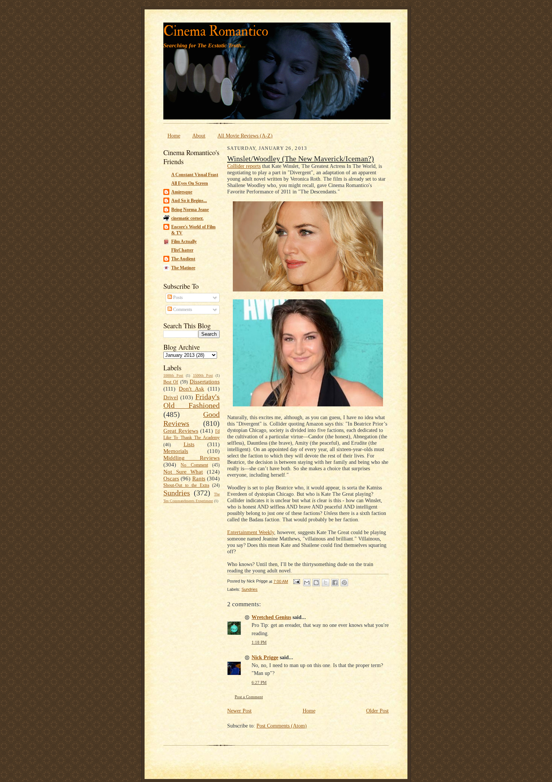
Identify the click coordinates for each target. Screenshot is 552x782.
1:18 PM (259, 642)
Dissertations (205, 382)
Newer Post (239, 711)
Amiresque (181, 192)
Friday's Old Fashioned (191, 401)
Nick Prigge (265, 657)
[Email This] (307, 582)
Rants (198, 479)
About (198, 136)
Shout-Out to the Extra (186, 485)
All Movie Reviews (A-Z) (245, 136)
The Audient (183, 258)
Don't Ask (191, 389)
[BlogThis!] (316, 582)
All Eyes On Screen (189, 183)
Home (173, 136)
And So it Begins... (189, 200)
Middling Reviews (191, 458)
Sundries (176, 493)
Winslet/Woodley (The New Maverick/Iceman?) (300, 158)
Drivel (170, 397)
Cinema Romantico (215, 31)
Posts (177, 297)
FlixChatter (182, 250)
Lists (189, 444)
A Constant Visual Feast (194, 174)
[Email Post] (296, 581)
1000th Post (173, 375)
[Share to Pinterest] (344, 582)
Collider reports (244, 166)
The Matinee (183, 267)
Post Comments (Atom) (281, 726)
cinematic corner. (187, 218)
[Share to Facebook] (335, 582)
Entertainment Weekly (250, 532)
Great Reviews (180, 431)
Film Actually (184, 241)
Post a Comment (249, 697)
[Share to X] (325, 582)
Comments (182, 309)
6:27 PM (259, 683)
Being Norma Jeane (190, 209)
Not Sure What (183, 472)
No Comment (194, 465)
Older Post (377, 711)
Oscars (171, 479)
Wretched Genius (271, 617)
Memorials (175, 451)
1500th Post (203, 375)
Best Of (170, 382)
